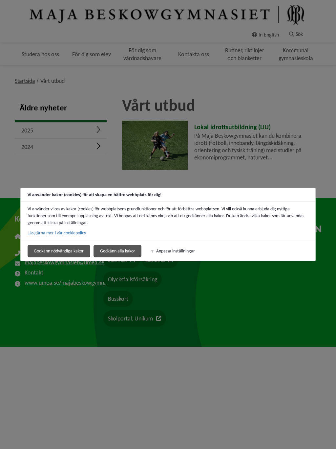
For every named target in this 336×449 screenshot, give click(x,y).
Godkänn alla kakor (117, 251)
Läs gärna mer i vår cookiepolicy (57, 233)
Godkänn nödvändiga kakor (59, 251)
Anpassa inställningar (175, 251)
